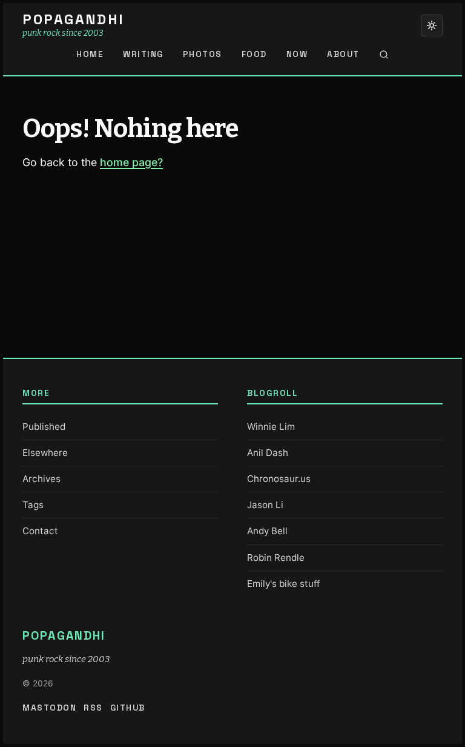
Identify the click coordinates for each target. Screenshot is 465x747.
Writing (143, 54)
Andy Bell (267, 531)
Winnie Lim (271, 426)
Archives (41, 478)
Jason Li (265, 505)
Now (297, 54)
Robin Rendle (276, 557)
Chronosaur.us (279, 478)
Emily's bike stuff (283, 583)
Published (43, 426)
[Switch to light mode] (432, 25)
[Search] (384, 55)
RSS (93, 707)
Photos (202, 54)
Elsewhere (45, 452)
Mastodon (49, 707)
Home (90, 54)
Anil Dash (267, 452)
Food (254, 54)
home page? (131, 162)
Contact (40, 531)
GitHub (127, 707)
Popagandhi (73, 19)
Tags (33, 505)
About (343, 54)
